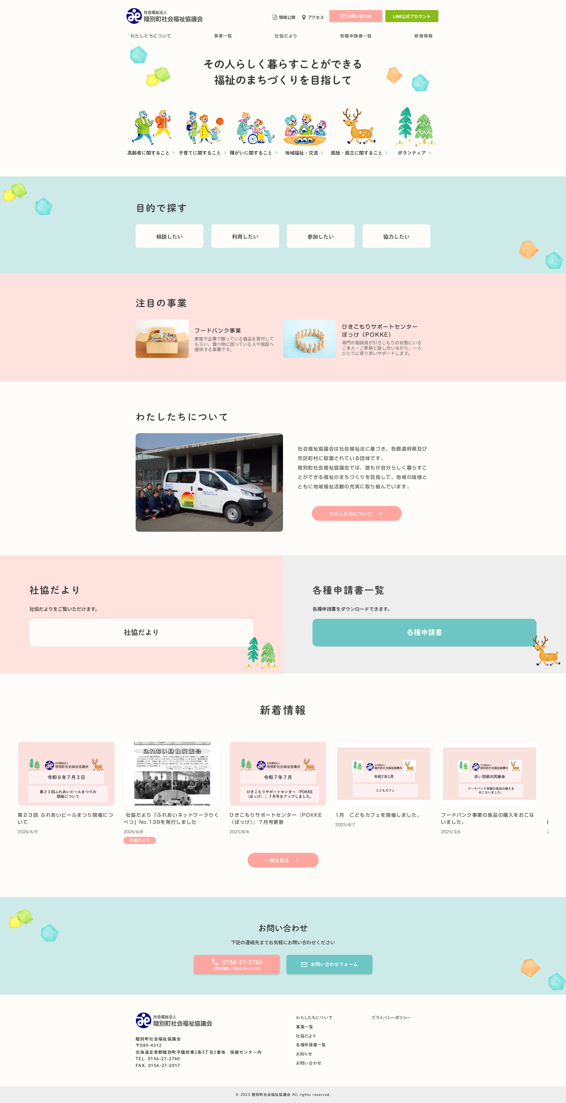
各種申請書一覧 (356, 36)
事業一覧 (223, 36)
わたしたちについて (151, 36)
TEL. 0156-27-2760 (158, 1059)
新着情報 (423, 36)
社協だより (286, 36)
